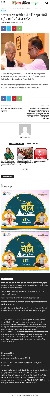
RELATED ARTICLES (16, 144)
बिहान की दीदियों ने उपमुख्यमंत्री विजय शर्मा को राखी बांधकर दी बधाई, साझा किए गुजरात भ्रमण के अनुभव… (25, 162)
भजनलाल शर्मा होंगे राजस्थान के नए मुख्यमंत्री (12, 109)
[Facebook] (3, 28)
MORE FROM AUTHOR (32, 144)
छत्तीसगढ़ (8, 8)
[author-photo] (25, 129)
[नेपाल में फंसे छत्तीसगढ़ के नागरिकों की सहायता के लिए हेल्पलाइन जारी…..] (41, 153)
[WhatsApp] (19, 28)
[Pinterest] (14, 28)
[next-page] (26, 169)
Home (2, 8)
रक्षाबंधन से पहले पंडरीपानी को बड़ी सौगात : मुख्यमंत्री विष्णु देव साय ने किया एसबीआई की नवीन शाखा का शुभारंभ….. (24, 303)
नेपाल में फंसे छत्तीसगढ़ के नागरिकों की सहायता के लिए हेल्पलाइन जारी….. (41, 161)
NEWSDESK (6, 22)
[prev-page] (23, 169)
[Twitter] (9, 28)
